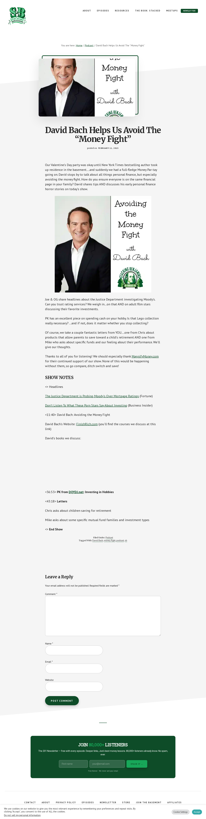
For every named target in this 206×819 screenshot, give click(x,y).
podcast (120, 540)
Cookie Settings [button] (180, 812)
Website (49, 679)
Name (49, 643)
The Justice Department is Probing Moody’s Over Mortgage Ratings (92, 396)
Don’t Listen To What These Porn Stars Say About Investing (86, 405)
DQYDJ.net (76, 492)
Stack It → (137, 764)
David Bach (97, 540)
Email (49, 661)
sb (126, 540)
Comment (51, 594)
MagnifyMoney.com (145, 356)
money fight (109, 540)
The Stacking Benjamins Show (28, 16)
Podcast (109, 537)
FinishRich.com (87, 424)
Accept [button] (197, 812)
